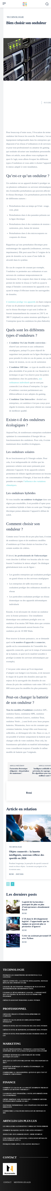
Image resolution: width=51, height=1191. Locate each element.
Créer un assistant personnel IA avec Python (21, 1000)
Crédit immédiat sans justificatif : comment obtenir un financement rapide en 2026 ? (25, 1100)
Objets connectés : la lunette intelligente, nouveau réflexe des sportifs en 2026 (26, 855)
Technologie (15, 17)
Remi (29, 792)
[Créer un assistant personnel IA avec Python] (13, 940)
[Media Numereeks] (10, 1169)
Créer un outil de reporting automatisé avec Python (25, 1030)
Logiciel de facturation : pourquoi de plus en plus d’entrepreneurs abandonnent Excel (35, 906)
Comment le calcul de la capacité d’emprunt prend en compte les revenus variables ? (25, 1088)
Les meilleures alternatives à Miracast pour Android (25, 1126)
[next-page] (12, 884)
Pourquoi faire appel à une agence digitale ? (21, 1144)
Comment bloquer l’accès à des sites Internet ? (23, 1130)
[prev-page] (8, 884)
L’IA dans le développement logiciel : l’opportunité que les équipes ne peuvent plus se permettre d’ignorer (35, 923)
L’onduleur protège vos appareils (20, 302)
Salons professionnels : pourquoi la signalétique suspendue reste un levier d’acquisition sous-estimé (25, 1050)
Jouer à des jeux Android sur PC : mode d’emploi (22, 1134)
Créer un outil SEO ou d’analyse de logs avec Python (25, 1026)
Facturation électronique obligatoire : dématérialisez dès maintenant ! (19, 771)
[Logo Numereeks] (25, 4)
